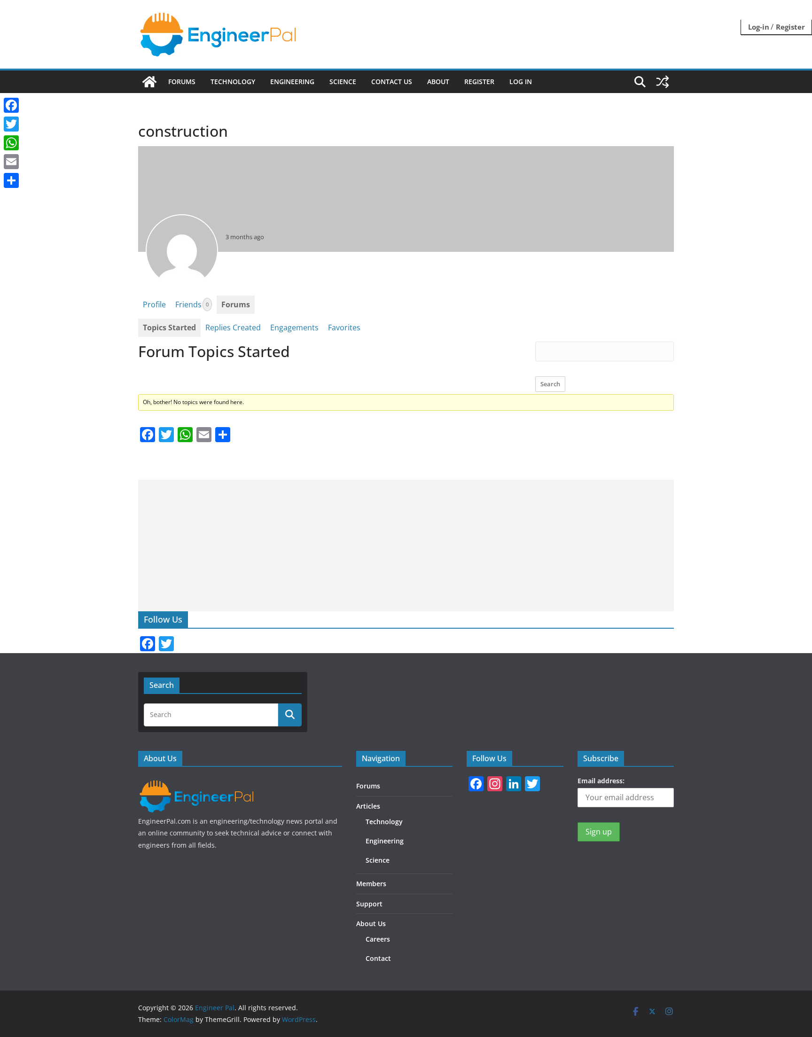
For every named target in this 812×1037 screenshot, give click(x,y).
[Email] (11, 161)
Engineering (292, 81)
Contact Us (391, 81)
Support (369, 903)
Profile (154, 304)
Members (371, 883)
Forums (181, 81)
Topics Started (169, 327)
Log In (520, 81)
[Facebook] (11, 105)
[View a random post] (662, 81)
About (438, 81)
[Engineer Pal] (149, 81)
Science (342, 81)
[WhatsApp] (11, 142)
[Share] (11, 180)
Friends (192, 304)
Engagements (294, 327)
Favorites (344, 327)
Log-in (758, 26)
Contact (378, 958)
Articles (368, 806)
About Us (371, 923)
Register (790, 26)
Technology (233, 81)
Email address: (601, 780)
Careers (378, 939)
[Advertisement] (406, 545)
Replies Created (233, 327)
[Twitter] (11, 124)
